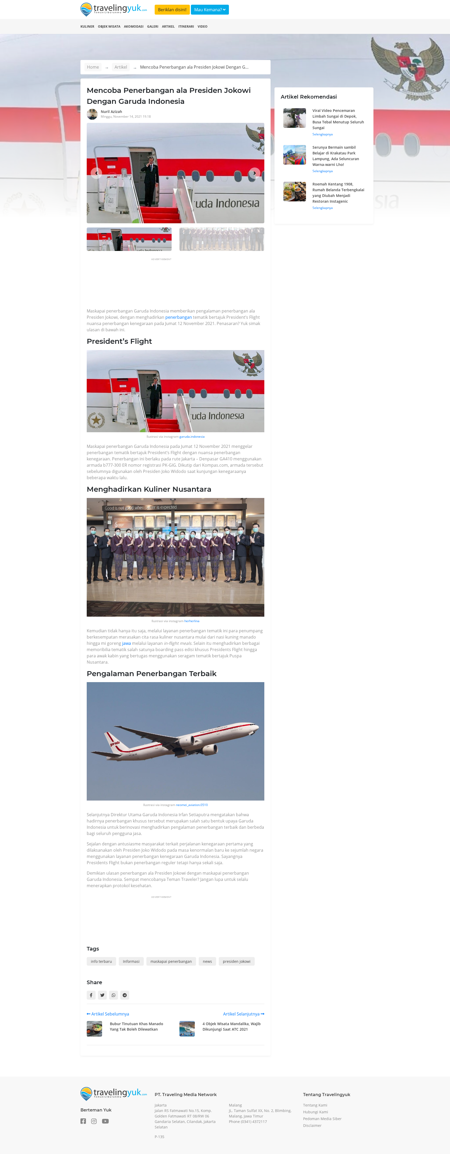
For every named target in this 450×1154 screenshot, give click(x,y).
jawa (126, 643)
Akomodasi (133, 26)
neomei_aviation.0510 (192, 805)
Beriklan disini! (172, 10)
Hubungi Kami (315, 1111)
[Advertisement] (181, 284)
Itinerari (186, 26)
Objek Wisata (109, 26)
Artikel (168, 26)
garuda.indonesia (192, 436)
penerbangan (178, 317)
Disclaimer (312, 1125)
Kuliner (87, 26)
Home (93, 67)
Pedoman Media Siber (322, 1118)
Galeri (152, 26)
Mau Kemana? (208, 10)
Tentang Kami (315, 1105)
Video (203, 26)
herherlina (191, 621)
